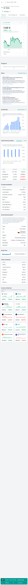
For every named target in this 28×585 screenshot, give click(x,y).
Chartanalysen (6, 52)
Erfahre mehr (21, 580)
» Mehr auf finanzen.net (7, 93)
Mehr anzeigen (5, 223)
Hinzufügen (6, 11)
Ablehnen (7, 582)
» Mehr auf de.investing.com (7, 83)
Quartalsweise (19, 140)
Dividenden (22, 15)
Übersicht (3, 15)
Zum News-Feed (22, 73)
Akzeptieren (20, 582)
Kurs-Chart (7, 22)
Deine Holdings (12, 15)
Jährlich (25, 140)
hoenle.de (23, 235)
